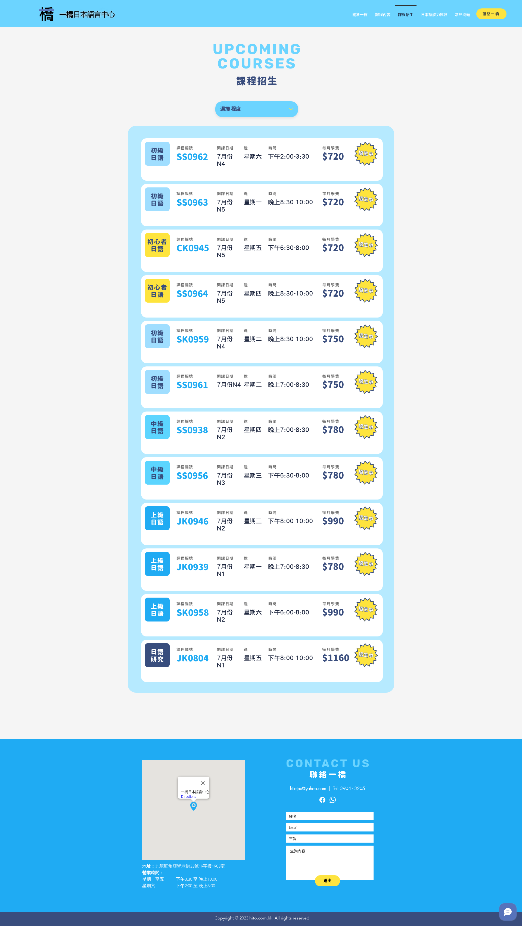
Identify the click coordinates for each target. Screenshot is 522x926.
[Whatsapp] (333, 800)
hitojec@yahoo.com (308, 788)
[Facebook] (322, 800)
